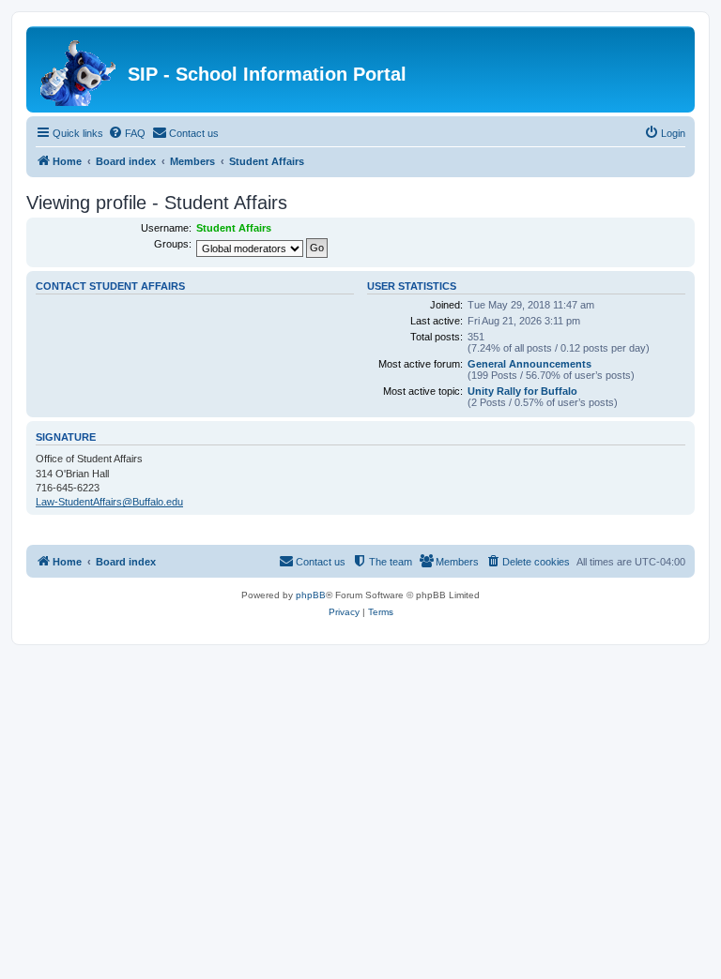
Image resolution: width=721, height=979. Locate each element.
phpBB (311, 595)
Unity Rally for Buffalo (522, 391)
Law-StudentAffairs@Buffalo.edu (109, 501)
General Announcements (529, 363)
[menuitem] (127, 133)
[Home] (79, 69)
